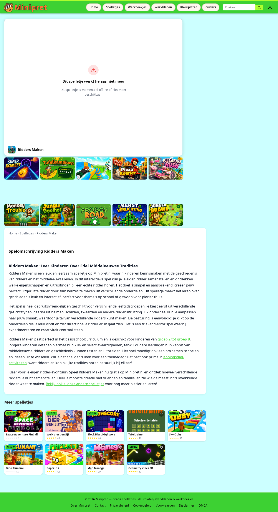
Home (93, 7)
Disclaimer (186, 505)
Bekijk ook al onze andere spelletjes (75, 383)
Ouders (210, 7)
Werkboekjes (137, 7)
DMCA (203, 505)
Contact (100, 505)
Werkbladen (163, 7)
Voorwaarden (165, 505)
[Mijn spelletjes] (270, 7)
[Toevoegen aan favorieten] (38, 414)
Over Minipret (80, 505)
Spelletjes (113, 7)
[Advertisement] (83, 191)
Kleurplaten (188, 7)
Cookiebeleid (142, 505)
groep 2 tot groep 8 (174, 339)
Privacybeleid (119, 505)
